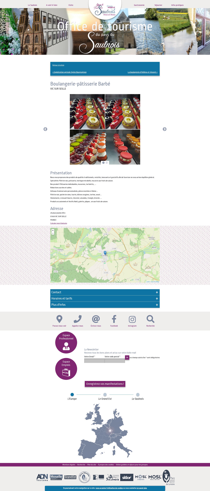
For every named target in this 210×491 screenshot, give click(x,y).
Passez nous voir (59, 326)
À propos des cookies (106, 465)
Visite (70, 5)
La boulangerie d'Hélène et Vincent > (143, 72)
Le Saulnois (32, 5)
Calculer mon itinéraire (58, 223)
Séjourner (158, 5)
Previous (45, 129)
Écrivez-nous (96, 326)
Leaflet (148, 282)
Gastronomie (139, 5)
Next (164, 129)
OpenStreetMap (155, 282)
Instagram (132, 326)
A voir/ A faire (51, 5)
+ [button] (52, 230)
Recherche (150, 326)
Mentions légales (68, 465)
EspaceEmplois (66, 363)
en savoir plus (142, 488)
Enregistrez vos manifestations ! (105, 383)
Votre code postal (112, 356)
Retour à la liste (58, 65)
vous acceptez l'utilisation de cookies (109, 488)
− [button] (52, 233)
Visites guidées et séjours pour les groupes (132, 465)
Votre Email (89, 356)
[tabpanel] (105, 129)
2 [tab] (106, 163)
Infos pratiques (177, 5)
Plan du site (91, 465)
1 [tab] (103, 163)
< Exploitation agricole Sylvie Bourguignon (69, 72)
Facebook (114, 326)
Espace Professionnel (66, 337)
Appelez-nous (77, 326)
